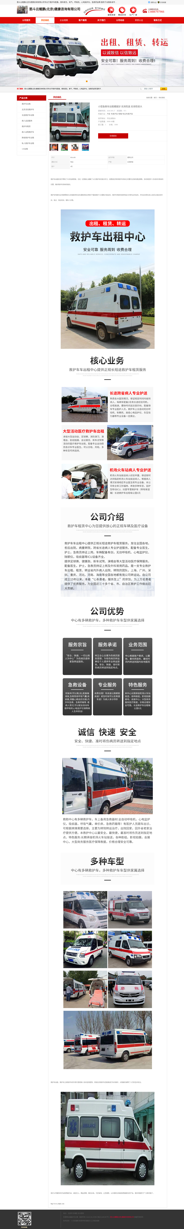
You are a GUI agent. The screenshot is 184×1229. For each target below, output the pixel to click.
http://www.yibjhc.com (57, 1204)
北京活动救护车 (28, 109)
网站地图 (96, 1221)
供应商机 (45, 20)
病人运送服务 (27, 121)
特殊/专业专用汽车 (125, 114)
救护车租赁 (26, 126)
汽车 (108, 114)
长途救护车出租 (28, 115)
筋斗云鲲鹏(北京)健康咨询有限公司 (122, 1217)
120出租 (25, 149)
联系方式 (158, 20)
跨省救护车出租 (28, 138)
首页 (155, 98)
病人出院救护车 (28, 132)
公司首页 (26, 20)
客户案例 (83, 20)
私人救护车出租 (28, 143)
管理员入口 (89, 1221)
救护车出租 (26, 104)
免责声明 (82, 1221)
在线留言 (113, 136)
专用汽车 (114, 114)
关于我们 (101, 20)
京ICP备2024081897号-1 (102, 1217)
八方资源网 (75, 1221)
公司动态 (120, 20)
